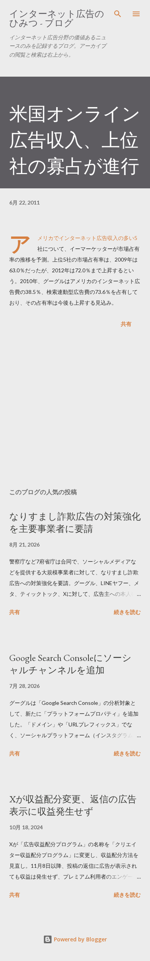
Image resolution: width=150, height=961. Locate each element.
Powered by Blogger (79, 939)
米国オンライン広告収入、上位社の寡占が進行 (74, 140)
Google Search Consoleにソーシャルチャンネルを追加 (70, 664)
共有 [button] (126, 323)
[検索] (117, 13)
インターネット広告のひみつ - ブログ (56, 18)
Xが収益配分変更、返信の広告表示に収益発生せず (73, 805)
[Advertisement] (75, 409)
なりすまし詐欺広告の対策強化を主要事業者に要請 (75, 522)
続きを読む (127, 612)
